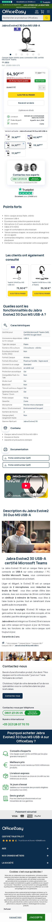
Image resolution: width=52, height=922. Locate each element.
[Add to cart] (18, 293)
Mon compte (36, 12)
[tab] (26, 206)
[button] (12, 55)
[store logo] (14, 12)
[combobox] (26, 18)
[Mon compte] (36, 12)
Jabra (7, 62)
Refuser (7, 909)
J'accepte (36, 917)
